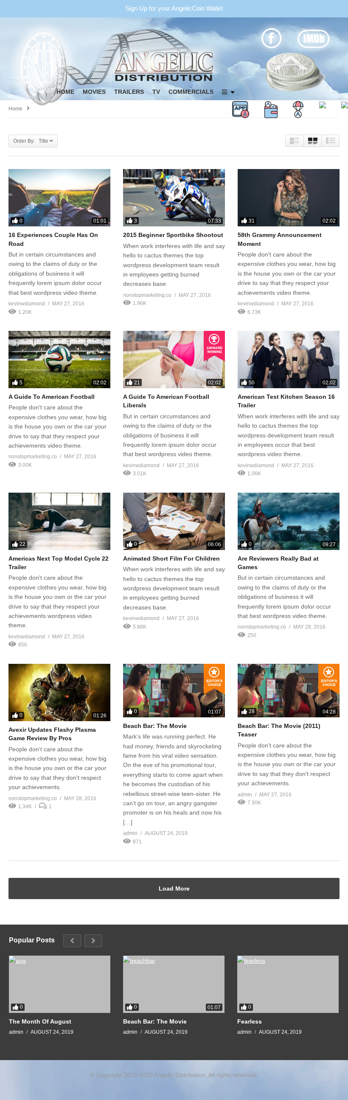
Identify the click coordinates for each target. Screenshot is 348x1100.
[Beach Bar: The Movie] (174, 690)
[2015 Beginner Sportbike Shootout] (174, 197)
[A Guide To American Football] (59, 359)
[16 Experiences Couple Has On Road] (59, 197)
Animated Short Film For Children (171, 558)
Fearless (249, 1021)
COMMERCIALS (190, 91)
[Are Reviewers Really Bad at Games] (289, 521)
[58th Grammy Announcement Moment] (289, 197)
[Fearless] (288, 984)
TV (156, 91)
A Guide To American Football (51, 396)
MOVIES (94, 91)
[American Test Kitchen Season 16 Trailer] (289, 359)
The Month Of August (40, 1021)
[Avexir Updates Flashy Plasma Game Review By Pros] (59, 692)
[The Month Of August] (59, 984)
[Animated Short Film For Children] (174, 521)
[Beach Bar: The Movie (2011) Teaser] (289, 690)
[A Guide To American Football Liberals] (174, 359)
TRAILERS (129, 91)
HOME (65, 91)
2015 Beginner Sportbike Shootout (173, 234)
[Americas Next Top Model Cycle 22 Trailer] (59, 521)
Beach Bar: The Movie (155, 725)
